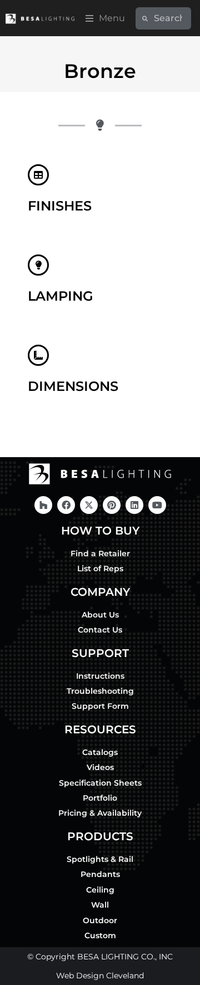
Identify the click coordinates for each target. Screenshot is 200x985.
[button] (105, 18)
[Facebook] (66, 505)
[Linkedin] (134, 505)
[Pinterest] (112, 505)
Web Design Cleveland (100, 976)
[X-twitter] (89, 505)
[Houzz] (43, 505)
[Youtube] (157, 505)
